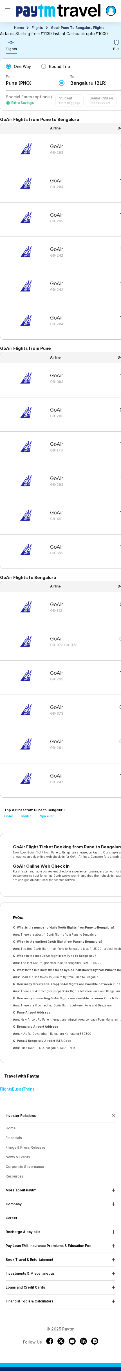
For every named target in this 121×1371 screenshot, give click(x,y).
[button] (69, 100)
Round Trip (59, 66)
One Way (22, 66)
